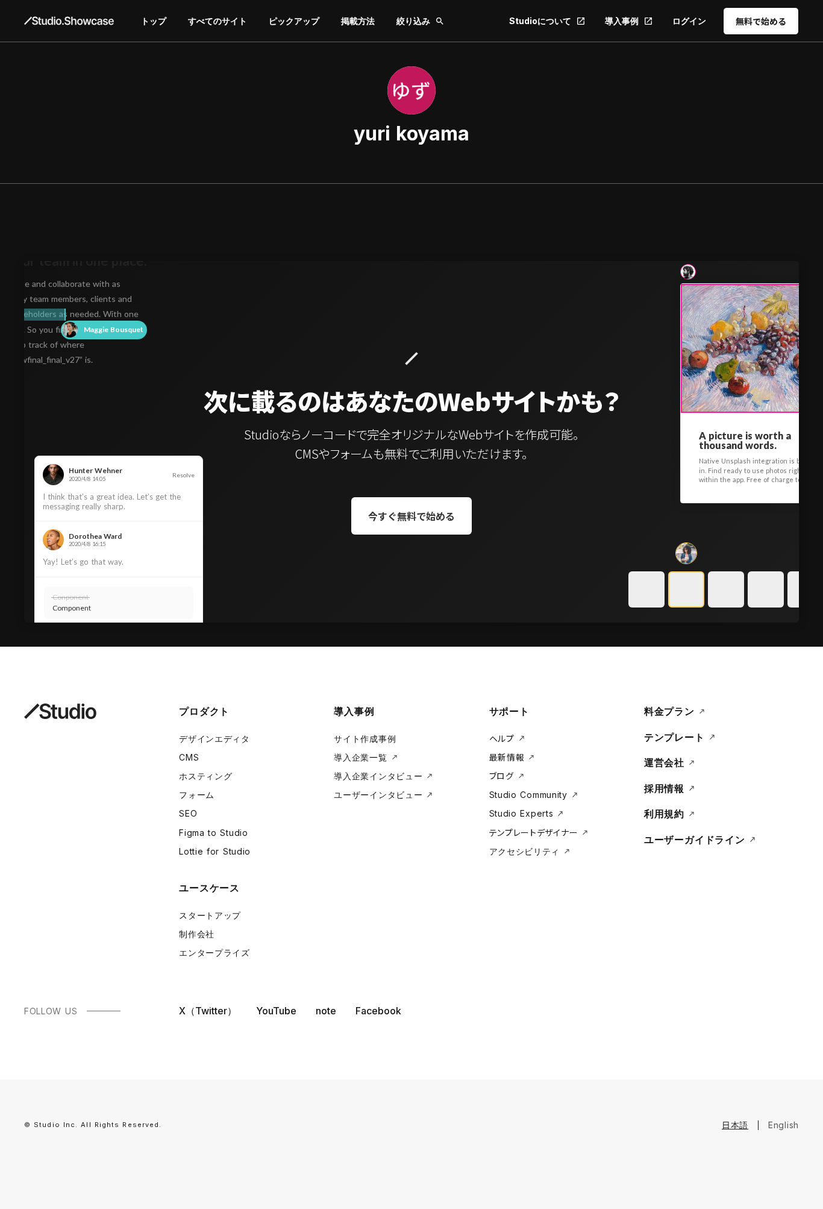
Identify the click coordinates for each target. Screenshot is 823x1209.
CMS (189, 757)
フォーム (196, 795)
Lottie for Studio (215, 851)
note (326, 1011)
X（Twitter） (208, 1011)
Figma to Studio (213, 832)
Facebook (378, 1011)
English (783, 1125)
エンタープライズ (214, 952)
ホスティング (205, 776)
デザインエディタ (214, 738)
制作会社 (196, 934)
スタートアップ (210, 915)
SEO (188, 813)
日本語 (735, 1125)
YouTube (276, 1011)
